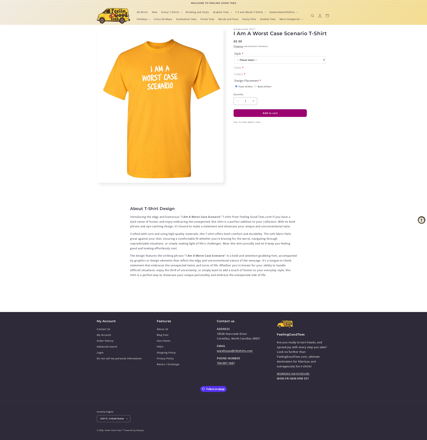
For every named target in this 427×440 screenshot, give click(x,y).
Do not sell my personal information (119, 358)
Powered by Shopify (134, 430)
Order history (105, 340)
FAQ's (160, 346)
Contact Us (103, 329)
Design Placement (246, 80)
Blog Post (162, 334)
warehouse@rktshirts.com (235, 351)
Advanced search (107, 346)
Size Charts (164, 340)
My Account (104, 334)
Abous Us (162, 329)
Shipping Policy (166, 352)
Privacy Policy (165, 358)
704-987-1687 (226, 363)
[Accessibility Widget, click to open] (421, 220)
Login (100, 352)
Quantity (238, 94)
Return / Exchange (168, 364)
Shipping (238, 46)
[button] (171, 12)
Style (237, 54)
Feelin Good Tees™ (114, 430)
